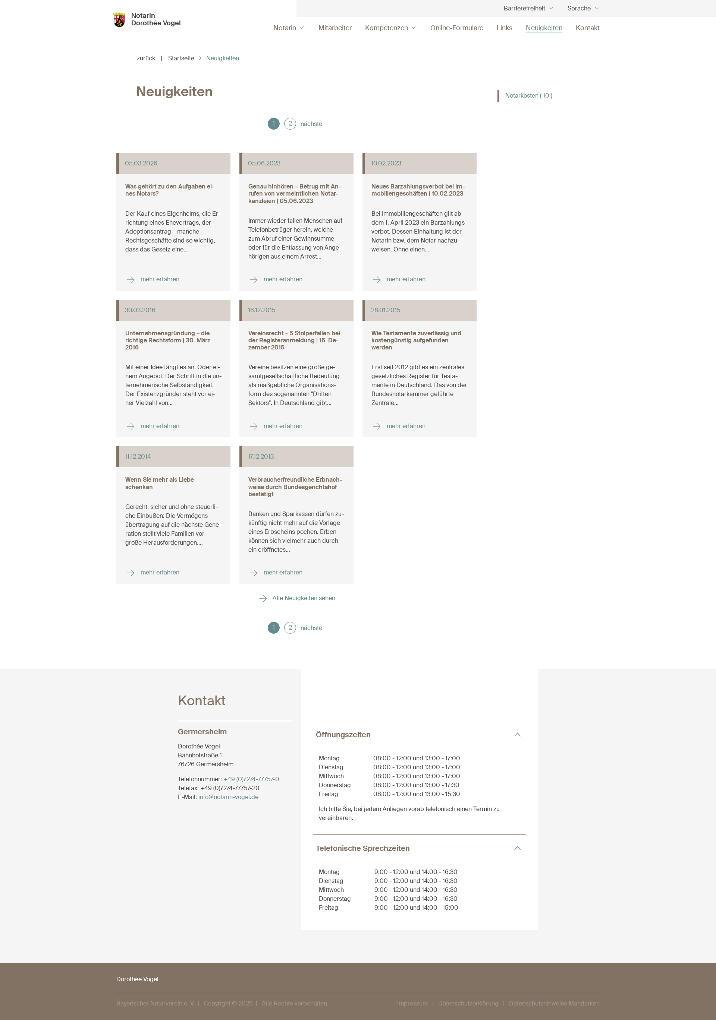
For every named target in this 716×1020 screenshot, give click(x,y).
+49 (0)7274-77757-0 (251, 779)
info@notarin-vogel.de (228, 797)
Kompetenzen (386, 27)
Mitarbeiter (335, 27)
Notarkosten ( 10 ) (528, 95)
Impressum (412, 1003)
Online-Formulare (456, 27)
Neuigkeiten (544, 27)
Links (504, 27)
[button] (419, 734)
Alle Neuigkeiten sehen (303, 598)
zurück (149, 58)
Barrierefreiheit (524, 8)
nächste (311, 124)
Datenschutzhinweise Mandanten (554, 1003)
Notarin (284, 27)
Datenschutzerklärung (468, 1003)
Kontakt (588, 27)
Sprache (579, 8)
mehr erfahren (159, 279)
